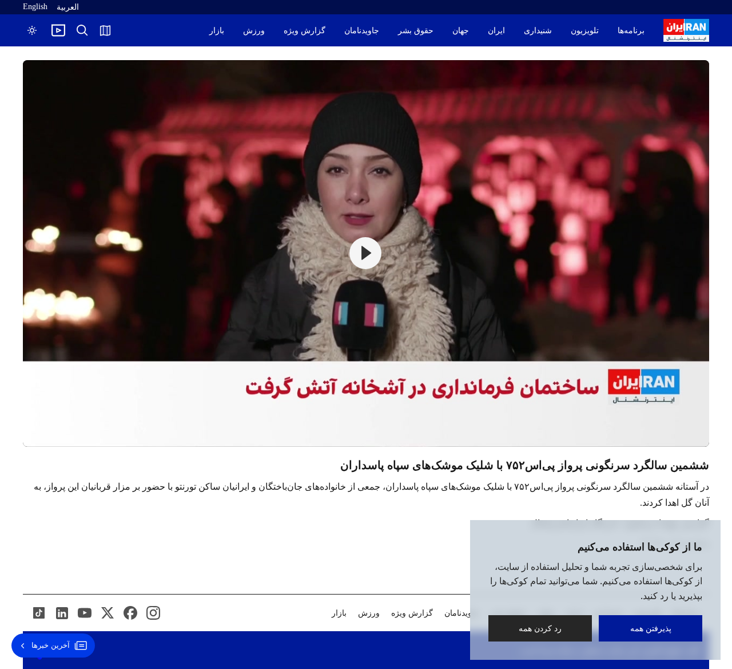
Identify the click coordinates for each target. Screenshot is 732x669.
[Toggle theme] (32, 30)
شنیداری (538, 30)
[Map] (105, 30)
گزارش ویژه (304, 30)
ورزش (254, 30)
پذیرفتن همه (650, 628)
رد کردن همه (540, 628)
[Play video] (58, 30)
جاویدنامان (361, 30)
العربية (68, 7)
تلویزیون (585, 30)
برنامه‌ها (631, 30)
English (35, 6)
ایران (496, 30)
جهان (460, 30)
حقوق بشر (415, 30)
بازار (216, 30)
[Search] (82, 30)
